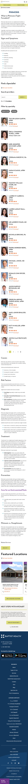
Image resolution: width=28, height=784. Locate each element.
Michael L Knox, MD (16, 261)
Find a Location (7, 5)
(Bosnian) (14, 735)
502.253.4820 (15, 626)
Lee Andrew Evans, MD (18, 222)
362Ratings (15, 332)
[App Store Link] (7, 655)
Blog (14, 687)
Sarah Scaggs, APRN (17, 170)
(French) (14, 706)
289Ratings (15, 242)
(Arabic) (14, 701)
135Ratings (15, 307)
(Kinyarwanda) (14, 741)
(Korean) (14, 709)
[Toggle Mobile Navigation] (26, 2)
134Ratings (15, 229)
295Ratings (15, 294)
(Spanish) (14, 718)
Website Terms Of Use (14, 771)
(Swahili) (14, 726)
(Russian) (14, 715)
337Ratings (15, 190)
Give (14, 684)
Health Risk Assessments (14, 679)
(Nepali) (14, 712)
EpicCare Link (14, 690)
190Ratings (15, 255)
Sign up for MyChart (13, 622)
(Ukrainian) (14, 724)
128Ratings (15, 216)
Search (22, 97)
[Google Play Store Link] (20, 655)
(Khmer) (14, 732)
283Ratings (15, 280)
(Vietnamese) (14, 721)
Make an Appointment (14, 757)
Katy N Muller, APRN (17, 326)
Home (14, 748)
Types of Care (14, 670)
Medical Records (14, 676)
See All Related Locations (13, 598)
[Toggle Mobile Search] (24, 2)
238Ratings (15, 267)
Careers (14, 681)
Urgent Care (5, 111)
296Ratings (15, 151)
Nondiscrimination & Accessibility (14, 776)
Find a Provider (21, 5)
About (14, 667)
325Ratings (15, 345)
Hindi (14, 738)
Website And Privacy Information (14, 768)
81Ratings (15, 126)
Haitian (14, 729)
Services (14, 673)
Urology (5, 548)
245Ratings (15, 320)
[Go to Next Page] (20, 352)
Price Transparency (14, 693)
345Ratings (15, 203)
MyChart (14, 760)
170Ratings (15, 164)
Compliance (14, 773)
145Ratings (15, 177)
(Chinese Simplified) (14, 703)
